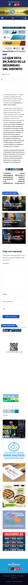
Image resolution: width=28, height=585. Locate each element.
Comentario (6, 263)
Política (5, 54)
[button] (22, 18)
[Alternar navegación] (13, 18)
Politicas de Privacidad (17, 581)
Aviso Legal (8, 581)
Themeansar (14, 577)
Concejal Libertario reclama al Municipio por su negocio (13, 239)
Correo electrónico (8, 301)
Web (4, 308)
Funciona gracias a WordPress (10, 575)
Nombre (5, 294)
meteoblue (5, 415)
